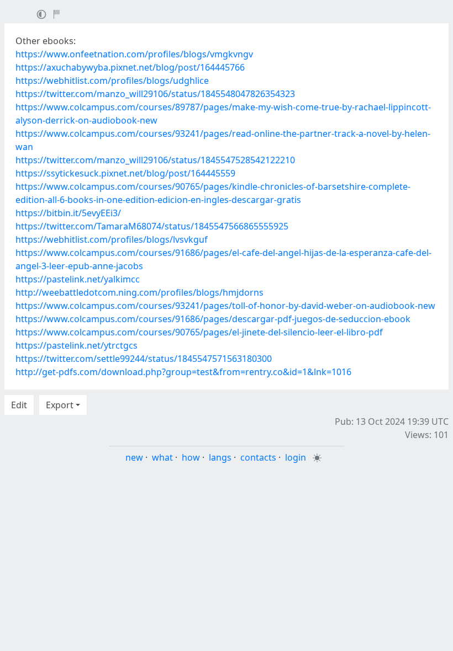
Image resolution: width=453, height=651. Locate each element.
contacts (258, 457)
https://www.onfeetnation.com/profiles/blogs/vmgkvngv (134, 54)
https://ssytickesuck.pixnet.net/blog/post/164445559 (125, 173)
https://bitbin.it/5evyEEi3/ (68, 213)
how (191, 457)
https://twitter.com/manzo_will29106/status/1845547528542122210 (155, 160)
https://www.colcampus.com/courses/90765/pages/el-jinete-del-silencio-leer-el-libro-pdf (199, 332)
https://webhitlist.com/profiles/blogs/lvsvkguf (111, 239)
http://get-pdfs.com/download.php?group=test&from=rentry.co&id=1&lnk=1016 (183, 372)
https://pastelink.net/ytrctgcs (76, 345)
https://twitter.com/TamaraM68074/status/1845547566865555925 (151, 226)
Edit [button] (19, 405)
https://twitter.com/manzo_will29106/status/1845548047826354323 (155, 94)
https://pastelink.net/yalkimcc (77, 279)
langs (220, 457)
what (162, 457)
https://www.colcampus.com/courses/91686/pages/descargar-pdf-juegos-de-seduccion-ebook (212, 319)
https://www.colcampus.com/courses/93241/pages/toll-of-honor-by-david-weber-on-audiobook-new (225, 306)
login (295, 457)
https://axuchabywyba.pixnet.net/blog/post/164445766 (130, 67)
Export (59, 405)
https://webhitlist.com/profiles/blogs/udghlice (112, 80)
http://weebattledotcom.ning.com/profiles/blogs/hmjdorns (139, 292)
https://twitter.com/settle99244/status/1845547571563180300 (143, 359)
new (134, 457)
